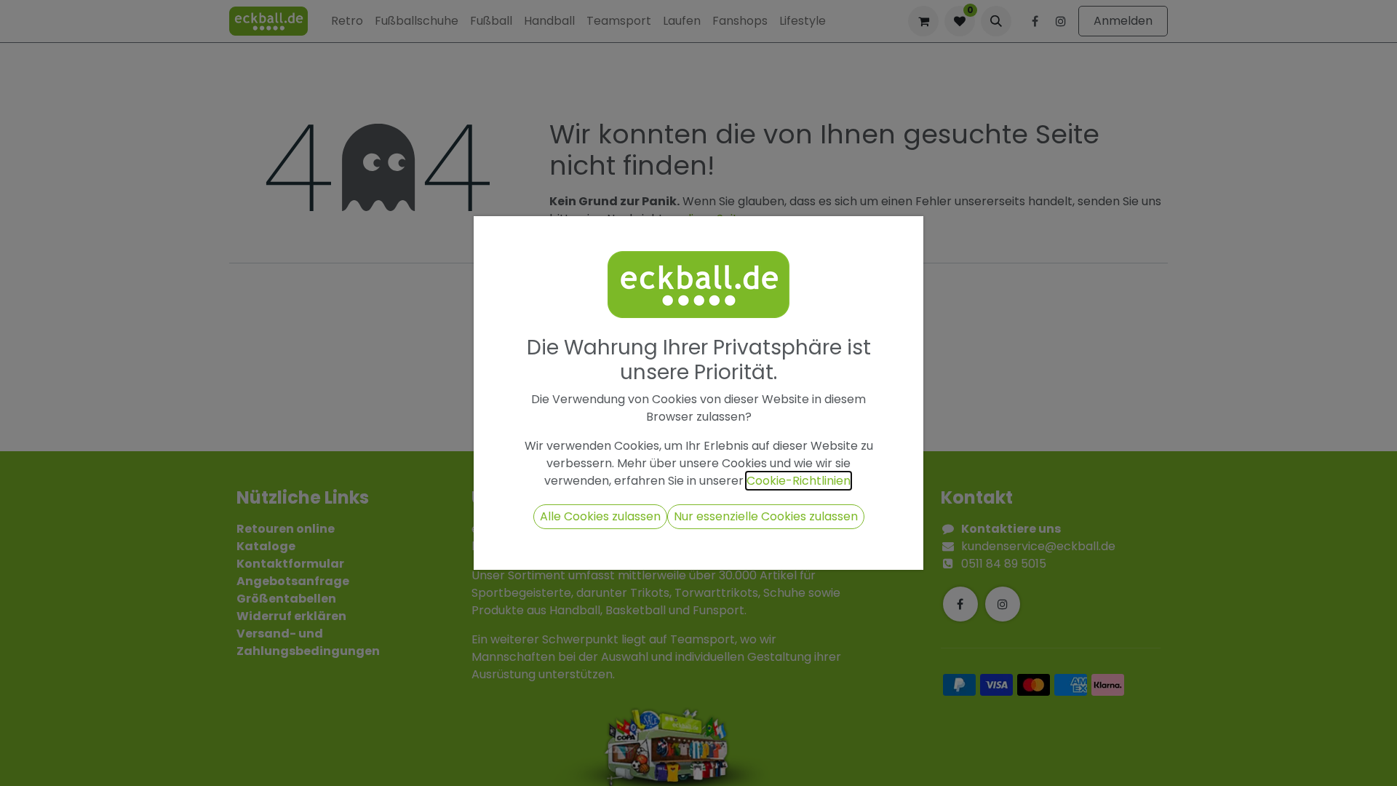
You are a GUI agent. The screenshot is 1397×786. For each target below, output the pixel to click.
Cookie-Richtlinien (799, 480)
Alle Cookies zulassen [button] (600, 516)
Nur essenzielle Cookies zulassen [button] (766, 516)
